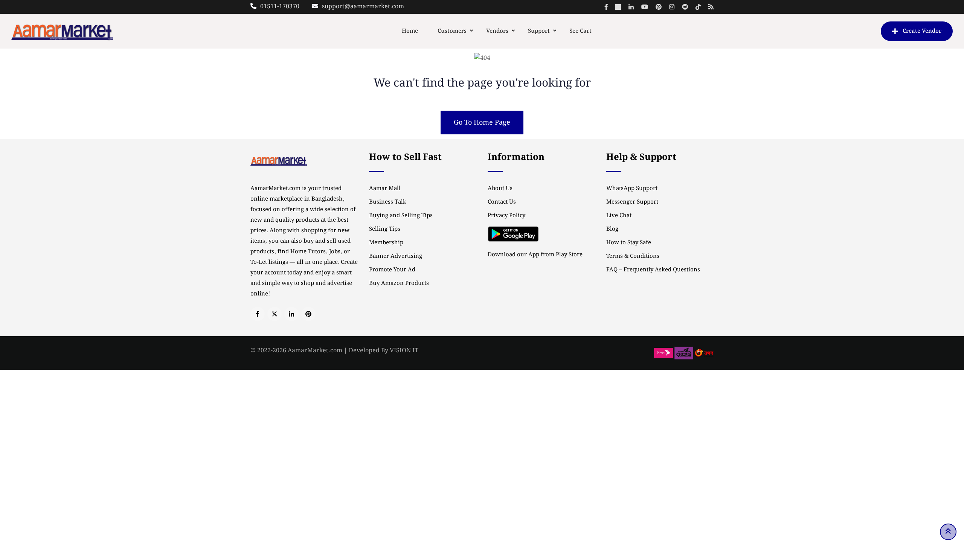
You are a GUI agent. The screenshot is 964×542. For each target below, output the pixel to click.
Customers (452, 31)
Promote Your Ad (392, 269)
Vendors (497, 31)
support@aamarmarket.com (363, 6)
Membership (386, 242)
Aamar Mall (385, 188)
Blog (612, 229)
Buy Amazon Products (399, 283)
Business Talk (387, 202)
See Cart (580, 31)
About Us (500, 188)
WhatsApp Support (631, 188)
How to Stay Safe (628, 242)
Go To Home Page (482, 122)
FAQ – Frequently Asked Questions (653, 269)
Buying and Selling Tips (401, 215)
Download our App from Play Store (535, 254)
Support (539, 31)
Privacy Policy (506, 215)
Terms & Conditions (632, 256)
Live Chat (618, 215)
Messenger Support (632, 202)
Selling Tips (384, 229)
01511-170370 (279, 6)
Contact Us (502, 202)
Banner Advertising (395, 256)
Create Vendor (922, 31)
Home (410, 31)
